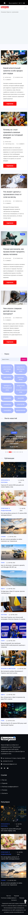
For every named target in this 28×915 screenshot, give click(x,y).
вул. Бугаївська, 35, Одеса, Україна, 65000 (13, 758)
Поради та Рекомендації (7, 388)
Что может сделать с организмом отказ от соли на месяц (12, 194)
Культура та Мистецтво (21, 369)
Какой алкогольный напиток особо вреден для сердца (13, 70)
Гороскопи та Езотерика (7, 369)
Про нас (4, 780)
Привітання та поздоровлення (21, 389)
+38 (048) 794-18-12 (7, 761)
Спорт (20, 404)
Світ (21, 398)
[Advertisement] (14, 28)
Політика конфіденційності (10, 786)
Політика (21, 378)
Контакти (5, 793)
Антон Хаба (8, 77)
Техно (7, 410)
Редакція (4, 783)
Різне (7, 398)
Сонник (7, 404)
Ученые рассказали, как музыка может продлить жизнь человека (13, 251)
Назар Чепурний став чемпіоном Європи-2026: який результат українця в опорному (13, 645)
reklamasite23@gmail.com (9, 764)
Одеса (7, 377)
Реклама (4, 790)
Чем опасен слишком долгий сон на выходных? (12, 311)
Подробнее (10, 103)
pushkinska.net (19, 912)
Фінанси (20, 410)
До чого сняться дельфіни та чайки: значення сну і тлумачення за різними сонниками (14, 439)
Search (24, 359)
